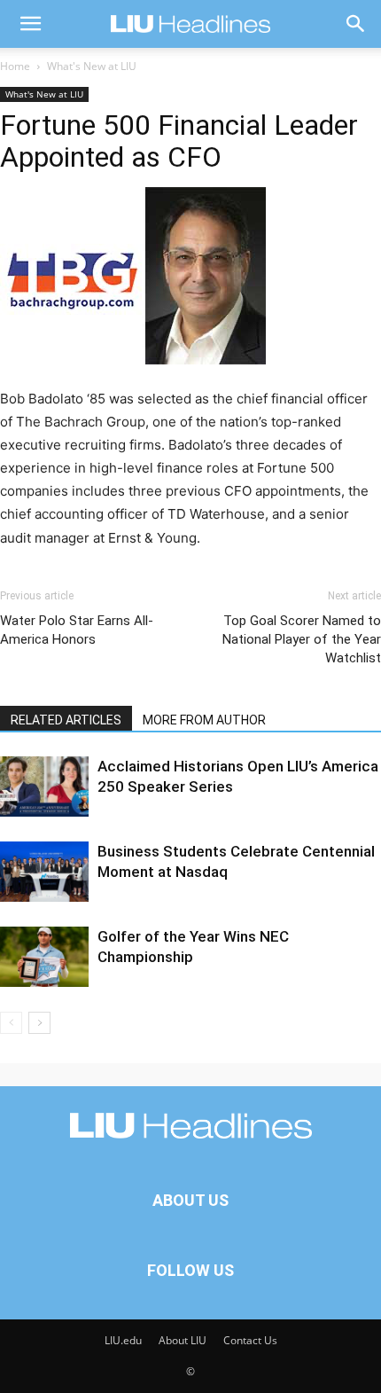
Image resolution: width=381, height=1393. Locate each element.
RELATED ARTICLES (66, 720)
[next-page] (39, 1023)
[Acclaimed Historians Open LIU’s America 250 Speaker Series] (44, 787)
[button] (30, 24)
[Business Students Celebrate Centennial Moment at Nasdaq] (44, 872)
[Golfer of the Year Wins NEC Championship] (44, 957)
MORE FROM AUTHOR (204, 720)
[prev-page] (11, 1023)
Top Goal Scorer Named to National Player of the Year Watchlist (301, 639)
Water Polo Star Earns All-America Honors (76, 630)
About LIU (182, 1340)
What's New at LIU (91, 66)
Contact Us (250, 1340)
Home (15, 66)
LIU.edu (123, 1340)
